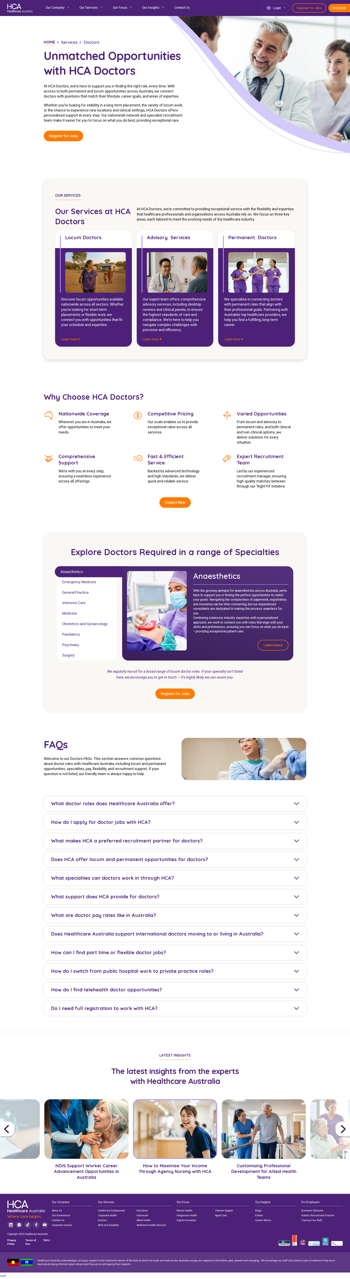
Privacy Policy (11, 1242)
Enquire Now (175, 502)
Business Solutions (312, 1210)
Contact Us (182, 8)
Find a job (339, 8)
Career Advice (263, 1220)
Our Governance (61, 1215)
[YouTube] (44, 1225)
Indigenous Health (187, 1215)
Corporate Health (107, 1215)
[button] (21, 1129)
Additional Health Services (151, 1225)
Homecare (142, 1215)
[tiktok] (27, 1225)
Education (142, 1210)
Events (259, 1215)
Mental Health (184, 1210)
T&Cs (46, 1240)
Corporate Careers (62, 1225)
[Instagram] (19, 1225)
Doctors (102, 1220)
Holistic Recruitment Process (317, 1215)
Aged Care (221, 1215)
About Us (57, 1210)
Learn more (69, 339)
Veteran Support (224, 1210)
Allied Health (144, 1220)
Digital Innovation (186, 1220)
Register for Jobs (309, 8)
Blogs (258, 1210)
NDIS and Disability (108, 1225)
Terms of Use (30, 1242)
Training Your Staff (311, 1220)
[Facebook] (36, 1225)
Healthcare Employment (111, 1210)
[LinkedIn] (10, 1225)
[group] (86, 1143)
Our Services (89, 8)
